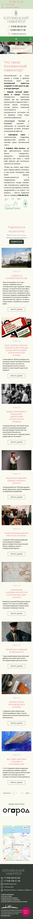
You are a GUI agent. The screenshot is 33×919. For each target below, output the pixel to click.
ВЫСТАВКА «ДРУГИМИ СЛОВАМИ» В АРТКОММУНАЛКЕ (16, 761)
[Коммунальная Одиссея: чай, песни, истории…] (16, 515)
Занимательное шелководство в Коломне (16, 704)
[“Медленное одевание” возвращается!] (16, 631)
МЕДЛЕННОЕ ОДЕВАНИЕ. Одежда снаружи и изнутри (16, 480)
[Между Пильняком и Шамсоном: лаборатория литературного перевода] (16, 394)
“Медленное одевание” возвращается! (16, 650)
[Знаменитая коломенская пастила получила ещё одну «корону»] (16, 572)
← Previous (6, 793)
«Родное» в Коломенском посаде (16, 276)
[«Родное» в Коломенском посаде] (16, 258)
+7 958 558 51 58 (11, 880)
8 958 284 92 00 (18, 26)
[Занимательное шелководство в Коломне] (16, 684)
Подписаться (16, 242)
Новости (16, 271)
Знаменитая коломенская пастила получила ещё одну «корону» (17, 594)
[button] (16, 39)
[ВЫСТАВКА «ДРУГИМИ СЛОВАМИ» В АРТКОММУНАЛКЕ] (16, 741)
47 (22, 793)
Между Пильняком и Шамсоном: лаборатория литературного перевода (16, 416)
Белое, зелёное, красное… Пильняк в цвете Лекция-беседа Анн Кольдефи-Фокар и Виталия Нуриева (16, 350)
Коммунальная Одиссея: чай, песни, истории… (16, 534)
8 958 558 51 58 (18, 29)
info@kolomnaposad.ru (18, 34)
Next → (29, 793)
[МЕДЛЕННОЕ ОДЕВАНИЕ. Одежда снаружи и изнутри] (16, 460)
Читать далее (16, 309)
